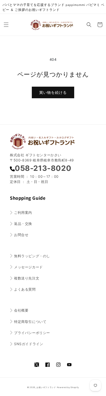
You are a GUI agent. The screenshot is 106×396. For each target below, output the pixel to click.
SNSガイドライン (28, 344)
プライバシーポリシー (32, 333)
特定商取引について (30, 321)
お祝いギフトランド (46, 387)
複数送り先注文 (26, 278)
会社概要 (21, 310)
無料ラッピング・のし (32, 256)
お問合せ (21, 235)
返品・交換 (23, 223)
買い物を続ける (53, 92)
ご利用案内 (23, 212)
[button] (6, 24)
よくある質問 (25, 289)
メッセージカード (28, 267)
